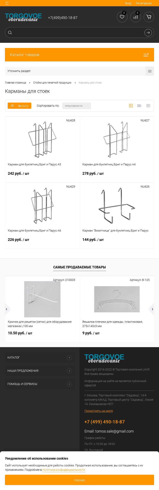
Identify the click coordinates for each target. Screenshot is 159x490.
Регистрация (144, 3)
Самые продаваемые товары (79, 267)
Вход (128, 3)
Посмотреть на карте (98, 410)
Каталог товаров (24, 55)
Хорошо (79, 480)
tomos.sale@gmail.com (114, 431)
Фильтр (23, 106)
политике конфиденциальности (63, 469)
